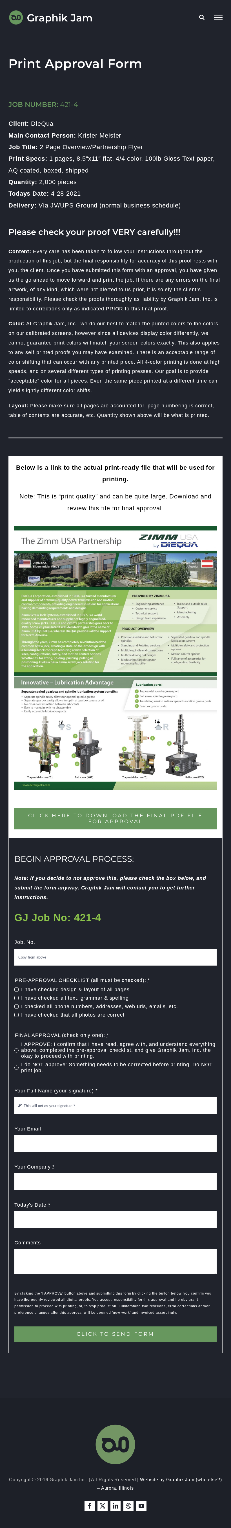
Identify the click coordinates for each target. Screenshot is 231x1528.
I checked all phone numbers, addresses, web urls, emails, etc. (99, 1006)
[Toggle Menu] (218, 17)
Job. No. (24, 942)
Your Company (34, 1167)
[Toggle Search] (202, 17)
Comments (27, 1243)
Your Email (27, 1129)
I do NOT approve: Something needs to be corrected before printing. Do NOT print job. (117, 1067)
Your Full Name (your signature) (56, 1091)
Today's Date (32, 1205)
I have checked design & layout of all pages (75, 989)
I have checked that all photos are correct (73, 1015)
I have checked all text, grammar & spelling (75, 998)
